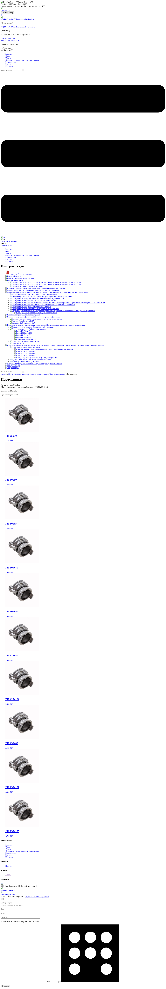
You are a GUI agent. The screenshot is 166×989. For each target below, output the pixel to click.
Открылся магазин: (8, 38)
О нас (7, 56)
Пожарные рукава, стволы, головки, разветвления (27, 374)
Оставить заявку (7, 13)
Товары (8, 875)
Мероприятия (10, 62)
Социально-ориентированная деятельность (22, 60)
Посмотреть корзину (9, 241)
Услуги (8, 58)
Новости (8, 866)
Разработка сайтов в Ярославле (37, 897)
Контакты (9, 66)
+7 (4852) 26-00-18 (8, 19)
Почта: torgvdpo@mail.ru (24, 19)
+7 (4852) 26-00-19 (8, 27)
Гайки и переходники (56, 374)
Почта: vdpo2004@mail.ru (25, 27)
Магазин (8, 64)
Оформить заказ (7, 245)
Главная (8, 54)
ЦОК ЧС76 (5, 10)
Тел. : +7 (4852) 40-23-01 (10, 40)
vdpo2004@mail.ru (8, 895)
